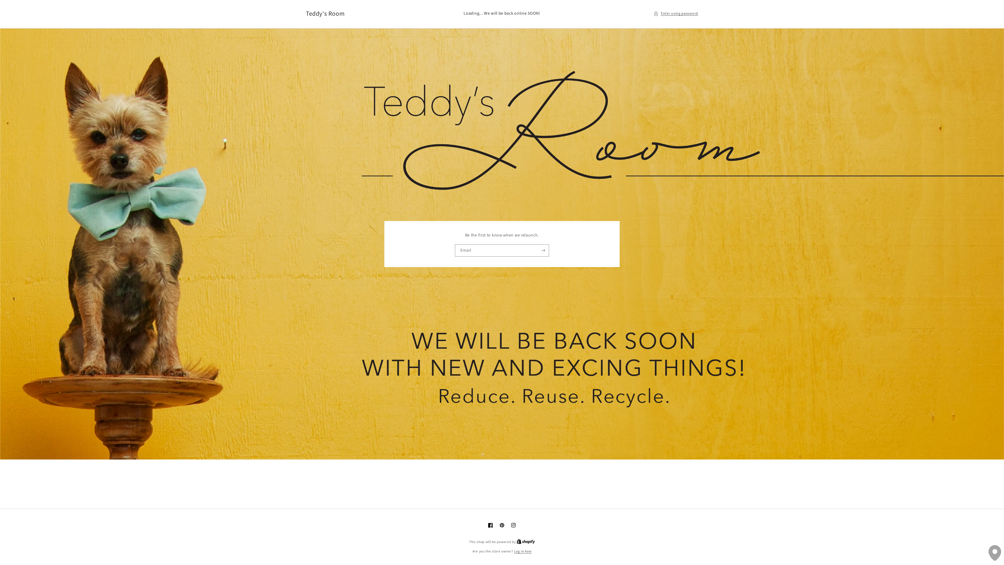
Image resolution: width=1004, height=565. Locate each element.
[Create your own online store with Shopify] (526, 542)
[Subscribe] (543, 250)
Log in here (523, 551)
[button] (676, 13)
